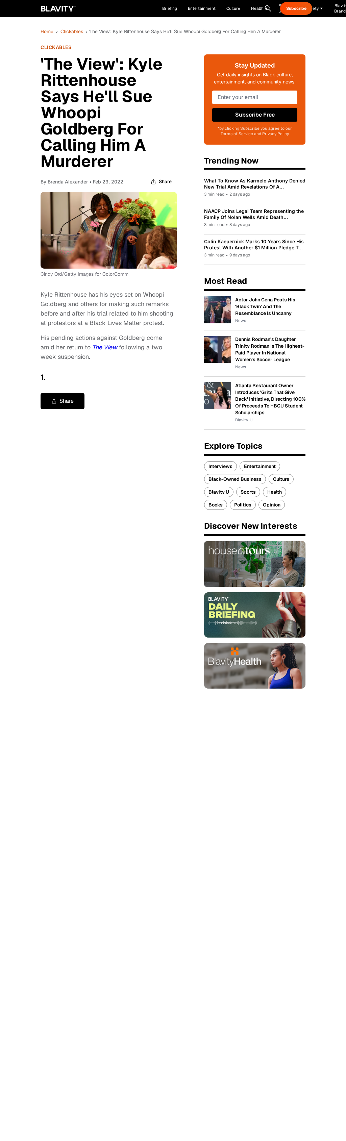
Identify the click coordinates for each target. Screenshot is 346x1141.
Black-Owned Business (235, 479)
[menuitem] (259, 8)
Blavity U (218, 492)
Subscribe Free (255, 114)
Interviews (220, 466)
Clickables (71, 31)
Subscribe (296, 8)
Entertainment (260, 466)
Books (215, 505)
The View (104, 347)
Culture (281, 479)
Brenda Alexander (68, 181)
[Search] (268, 8)
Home (47, 31)
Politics (242, 505)
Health (274, 492)
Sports (248, 492)
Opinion (271, 505)
